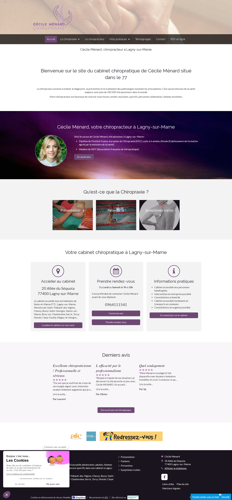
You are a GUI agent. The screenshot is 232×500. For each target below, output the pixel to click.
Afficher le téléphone (176, 468)
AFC (106, 497)
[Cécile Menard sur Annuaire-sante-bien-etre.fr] (133, 497)
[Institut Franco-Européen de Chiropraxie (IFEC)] (91, 436)
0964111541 (116, 304)
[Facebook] (164, 477)
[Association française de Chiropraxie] (76, 436)
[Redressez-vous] (131, 436)
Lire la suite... (59, 394)
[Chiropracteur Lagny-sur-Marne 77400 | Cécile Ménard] (52, 17)
